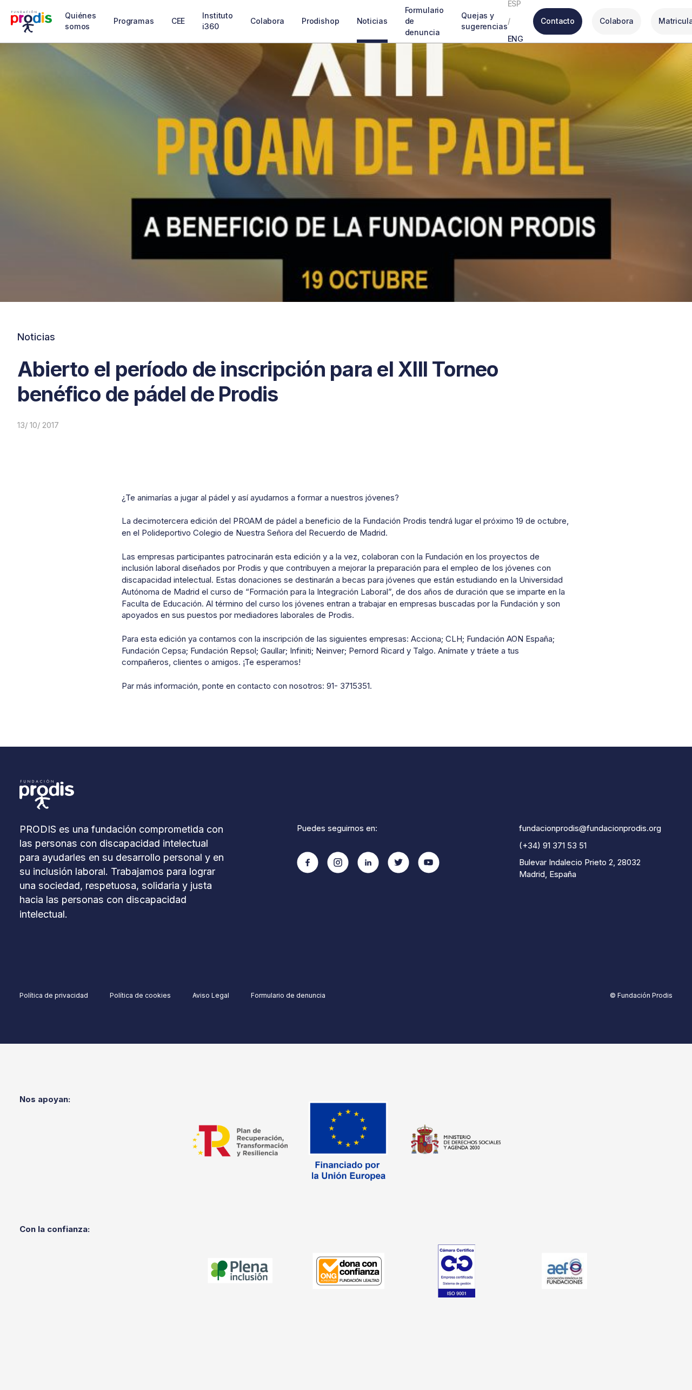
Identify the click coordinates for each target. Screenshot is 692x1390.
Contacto (558, 20)
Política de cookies (140, 995)
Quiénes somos (80, 21)
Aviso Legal (210, 995)
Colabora (267, 20)
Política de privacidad (53, 995)
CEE (178, 20)
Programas (134, 20)
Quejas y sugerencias (484, 21)
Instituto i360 (217, 21)
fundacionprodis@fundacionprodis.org (590, 828)
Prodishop (321, 20)
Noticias (372, 20)
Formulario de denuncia (424, 21)
